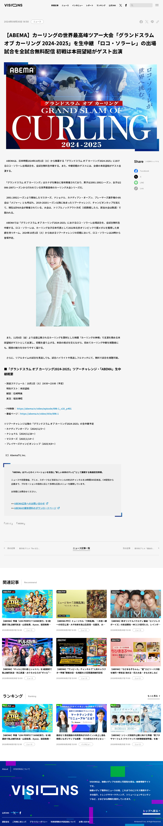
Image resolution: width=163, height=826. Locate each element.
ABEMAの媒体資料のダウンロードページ (35, 508)
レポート (89, 5)
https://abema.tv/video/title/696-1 (39, 413)
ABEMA (21, 523)
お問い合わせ (84, 821)
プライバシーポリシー (38, 821)
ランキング (101, 5)
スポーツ (8, 523)
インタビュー (77, 5)
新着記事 (54, 5)
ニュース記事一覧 (81, 548)
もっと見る (153, 695)
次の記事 (141, 548)
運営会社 (5, 821)
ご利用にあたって (19, 821)
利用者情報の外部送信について (63, 821)
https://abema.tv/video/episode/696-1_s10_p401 (44, 408)
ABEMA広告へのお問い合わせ (29, 503)
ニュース (65, 5)
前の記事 (31, 548)
